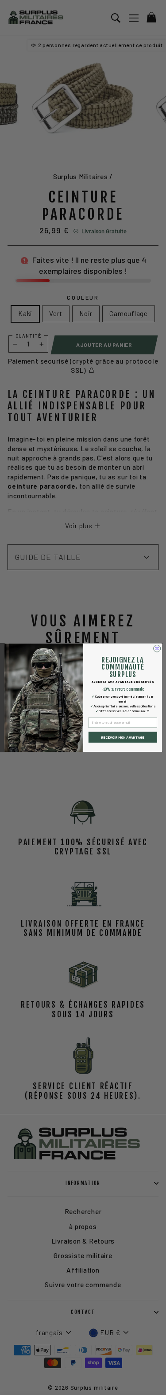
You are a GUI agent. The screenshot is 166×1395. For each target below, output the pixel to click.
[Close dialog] (156, 648)
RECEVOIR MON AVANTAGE (122, 737)
